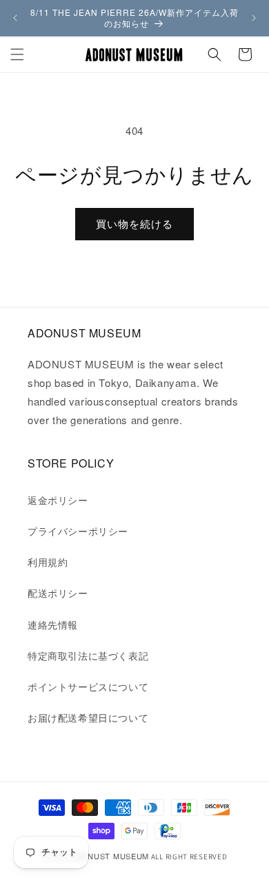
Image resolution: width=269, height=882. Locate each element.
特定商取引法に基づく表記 (88, 655)
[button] (17, 54)
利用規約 (48, 562)
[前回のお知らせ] (15, 18)
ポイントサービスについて (88, 686)
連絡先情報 (53, 624)
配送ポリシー (58, 593)
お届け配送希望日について (88, 717)
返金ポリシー (58, 500)
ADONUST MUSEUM (109, 855)
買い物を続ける (134, 223)
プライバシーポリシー (78, 531)
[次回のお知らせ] (254, 18)
